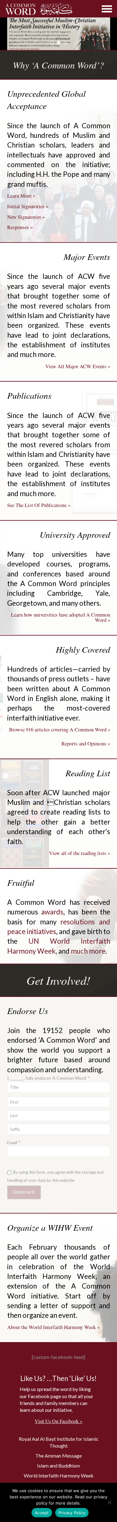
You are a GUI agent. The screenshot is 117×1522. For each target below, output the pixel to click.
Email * (13, 1142)
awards (52, 912)
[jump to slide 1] (52, 43)
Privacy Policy (72, 1512)
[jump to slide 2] (59, 43)
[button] (107, 8)
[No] (109, 1502)
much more (88, 951)
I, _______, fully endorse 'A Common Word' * (48, 1078)
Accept (42, 1512)
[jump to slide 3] (65, 43)
